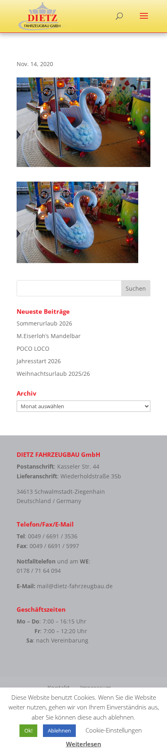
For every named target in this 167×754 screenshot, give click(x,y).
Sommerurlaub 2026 (44, 323)
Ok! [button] (28, 730)
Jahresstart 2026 (39, 361)
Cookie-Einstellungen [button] (114, 730)
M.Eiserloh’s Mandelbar (49, 336)
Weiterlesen (83, 744)
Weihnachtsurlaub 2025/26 (53, 373)
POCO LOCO (33, 348)
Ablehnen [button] (59, 730)
